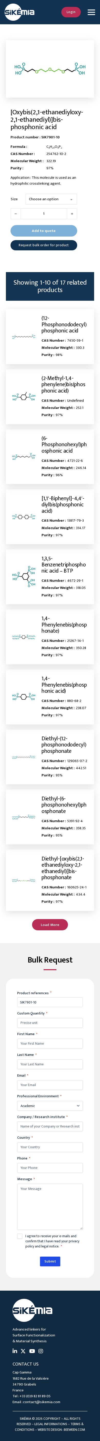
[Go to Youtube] (32, 1352)
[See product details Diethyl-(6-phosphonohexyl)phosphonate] (23, 817)
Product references (34, 993)
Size (14, 199)
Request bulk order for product (44, 245)
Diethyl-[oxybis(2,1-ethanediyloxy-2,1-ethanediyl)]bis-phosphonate (63, 868)
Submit (50, 1261)
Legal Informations (50, 1424)
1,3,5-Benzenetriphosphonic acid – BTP (64, 565)
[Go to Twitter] (23, 1352)
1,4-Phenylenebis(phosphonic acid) (64, 685)
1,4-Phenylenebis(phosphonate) (64, 625)
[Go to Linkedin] (15, 1352)
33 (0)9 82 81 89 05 (36, 1396)
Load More (50, 925)
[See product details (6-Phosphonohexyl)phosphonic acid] (23, 457)
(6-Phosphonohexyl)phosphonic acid (64, 445)
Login (71, 12)
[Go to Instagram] (40, 1352)
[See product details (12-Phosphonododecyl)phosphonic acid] (23, 337)
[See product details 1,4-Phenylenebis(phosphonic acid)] (23, 697)
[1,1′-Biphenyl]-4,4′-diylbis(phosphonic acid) (63, 505)
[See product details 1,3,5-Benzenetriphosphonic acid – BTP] (23, 577)
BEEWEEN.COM (74, 1430)
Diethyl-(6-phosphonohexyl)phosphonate (64, 805)
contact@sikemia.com (41, 1402)
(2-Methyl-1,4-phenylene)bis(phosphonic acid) (63, 385)
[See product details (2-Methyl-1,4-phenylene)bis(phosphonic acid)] (23, 396)
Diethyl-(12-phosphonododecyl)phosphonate (64, 745)
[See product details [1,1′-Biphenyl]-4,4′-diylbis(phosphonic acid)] (23, 517)
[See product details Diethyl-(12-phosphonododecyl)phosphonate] (23, 757)
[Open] (91, 12)
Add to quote (44, 231)
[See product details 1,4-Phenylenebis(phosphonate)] (23, 637)
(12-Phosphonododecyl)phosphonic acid (64, 325)
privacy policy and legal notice (52, 1243)
